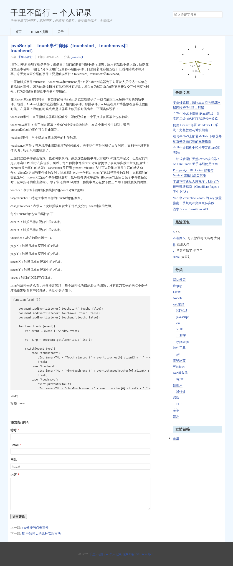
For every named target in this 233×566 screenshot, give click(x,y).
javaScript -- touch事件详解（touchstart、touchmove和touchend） (69, 48)
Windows (179, 366)
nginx (180, 379)
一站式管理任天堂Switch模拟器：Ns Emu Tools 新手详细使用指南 (196, 161)
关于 (60, 32)
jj (174, 244)
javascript (77, 57)
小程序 (181, 335)
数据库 (177, 385)
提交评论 (18, 516)
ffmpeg (177, 285)
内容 (13, 474)
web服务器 (180, 373)
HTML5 (181, 310)
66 (174, 232)
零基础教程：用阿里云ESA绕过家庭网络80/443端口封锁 (196, 104)
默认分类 (179, 279)
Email (14, 445)
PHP (179, 404)
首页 (18, 32)
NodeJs (177, 298)
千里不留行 (25, 57)
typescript (182, 341)
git (178, 354)
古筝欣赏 (179, 360)
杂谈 (176, 410)
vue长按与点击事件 (35, 527)
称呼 (13, 430)
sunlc (176, 257)
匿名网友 (179, 238)
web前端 (179, 304)
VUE (179, 329)
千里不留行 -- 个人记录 (51, 12)
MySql (180, 391)
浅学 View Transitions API (190, 209)
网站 (13, 459)
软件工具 (179, 348)
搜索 (219, 14)
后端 (176, 398)
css (178, 323)
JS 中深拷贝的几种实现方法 (41, 533)
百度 (176, 438)
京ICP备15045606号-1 (138, 554)
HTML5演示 (39, 32)
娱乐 (176, 416)
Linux (177, 292)
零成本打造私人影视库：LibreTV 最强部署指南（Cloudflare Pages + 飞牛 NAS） (196, 186)
